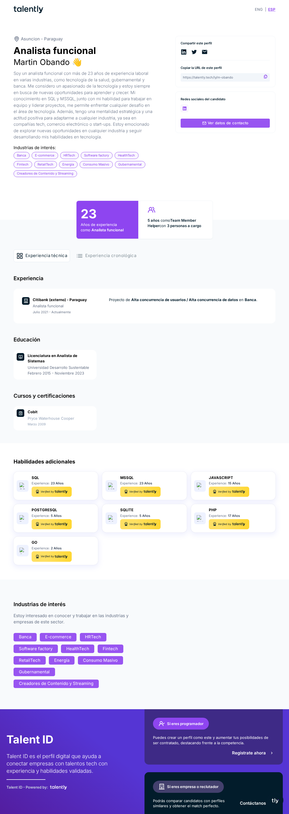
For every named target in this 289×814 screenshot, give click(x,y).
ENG (259, 9)
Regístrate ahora (249, 753)
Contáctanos (253, 803)
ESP (271, 9)
